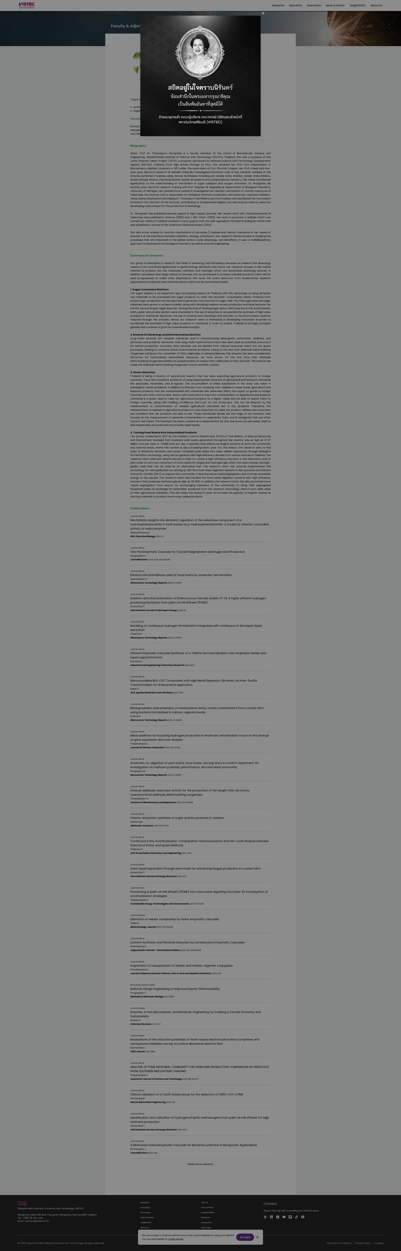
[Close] (263, 13)
